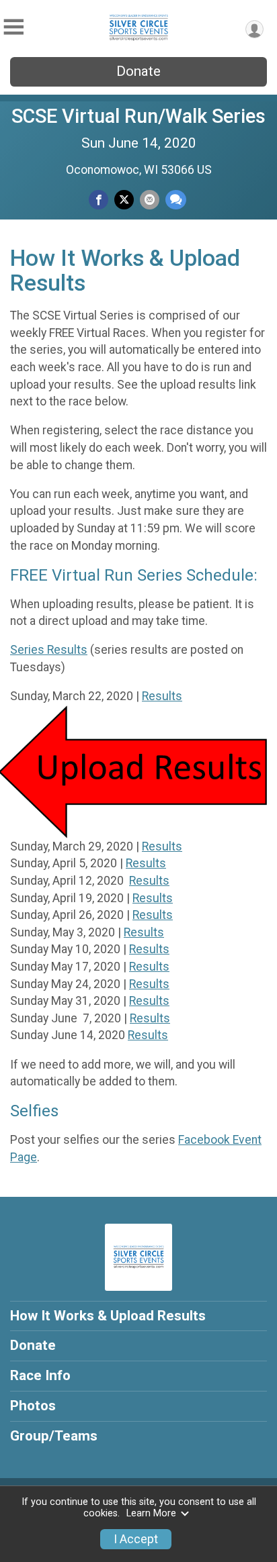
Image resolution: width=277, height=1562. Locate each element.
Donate (138, 71)
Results (162, 696)
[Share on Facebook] (98, 199)
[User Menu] (254, 29)
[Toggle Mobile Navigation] (13, 27)
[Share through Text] (175, 199)
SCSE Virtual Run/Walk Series (138, 116)
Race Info (40, 1375)
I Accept (136, 1539)
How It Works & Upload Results (108, 1316)
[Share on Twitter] (124, 199)
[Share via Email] (149, 199)
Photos (33, 1406)
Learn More (151, 1513)
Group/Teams (53, 1436)
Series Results (48, 649)
